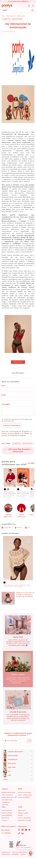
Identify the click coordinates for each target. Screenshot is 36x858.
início (3, 16)
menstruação (17, 19)
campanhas (6, 19)
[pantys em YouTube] (26, 830)
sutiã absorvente (7, 800)
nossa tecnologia (7, 813)
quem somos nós (7, 810)
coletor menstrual (7, 795)
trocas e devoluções (24, 818)
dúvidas (20, 815)
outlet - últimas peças (25, 795)
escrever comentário (11, 425)
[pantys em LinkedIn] (23, 833)
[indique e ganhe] (18, 662)
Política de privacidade (10, 433)
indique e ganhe (23, 813)
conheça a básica (18, 362)
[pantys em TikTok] (19, 833)
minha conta (22, 810)
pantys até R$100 (24, 797)
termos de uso (6, 854)
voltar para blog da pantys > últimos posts (19, 450)
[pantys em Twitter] (29, 830)
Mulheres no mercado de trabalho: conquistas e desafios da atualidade (25, 594)
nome (3, 386)
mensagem (6, 404)
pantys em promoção (24, 792)
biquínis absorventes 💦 (9, 797)
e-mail (3, 395)
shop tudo (5, 805)
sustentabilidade (7, 815)
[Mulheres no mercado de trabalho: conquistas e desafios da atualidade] (8, 598)
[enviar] (29, 740)
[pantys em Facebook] (23, 830)
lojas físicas (5, 818)
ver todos (31, 463)
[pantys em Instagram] (19, 830)
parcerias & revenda (24, 820)
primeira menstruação (8, 792)
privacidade (15, 854)
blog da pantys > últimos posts (16, 16)
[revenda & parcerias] (18, 699)
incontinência (6, 802)
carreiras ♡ (5, 820)
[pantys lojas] (18, 624)
